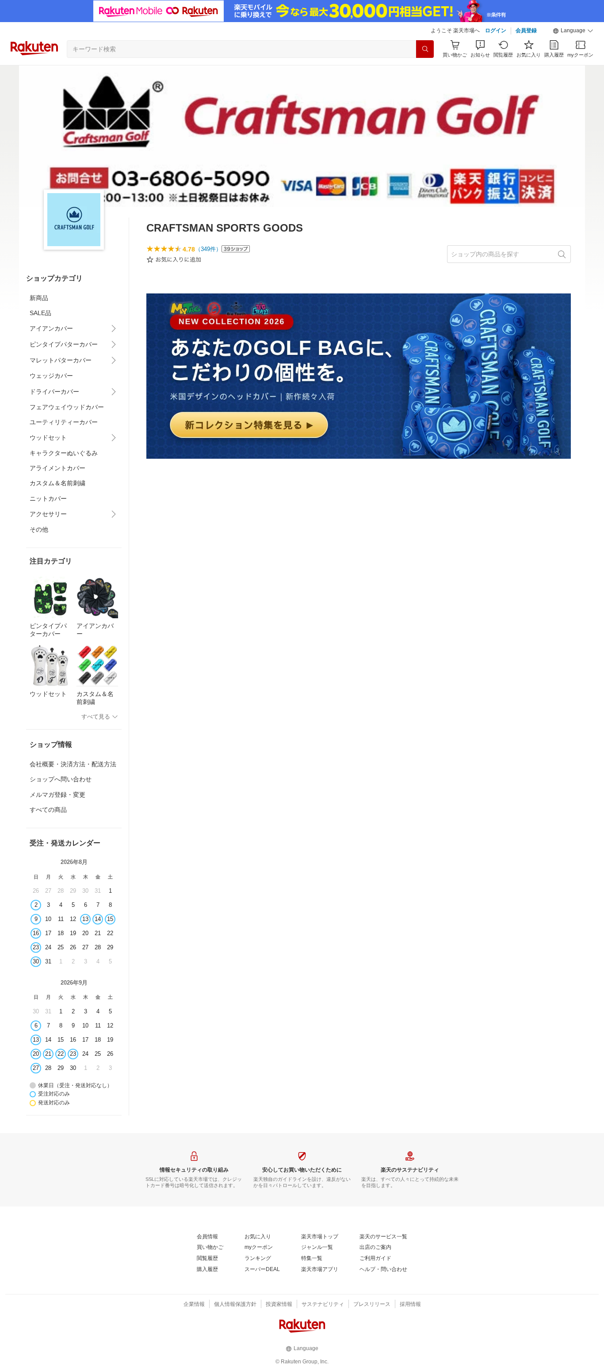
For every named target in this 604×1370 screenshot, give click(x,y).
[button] (573, 31)
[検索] (425, 49)
